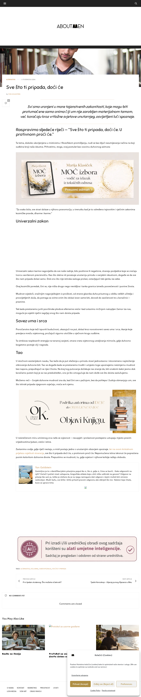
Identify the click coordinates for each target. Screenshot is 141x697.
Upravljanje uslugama (79, 675)
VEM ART (23, 691)
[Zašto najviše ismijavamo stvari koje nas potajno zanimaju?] (117, 637)
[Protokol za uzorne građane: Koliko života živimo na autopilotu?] (70, 637)
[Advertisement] (77, 247)
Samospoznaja (45, 568)
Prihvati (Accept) (80, 684)
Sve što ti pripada (59, 568)
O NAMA (10, 688)
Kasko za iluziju (11, 654)
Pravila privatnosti (108, 690)
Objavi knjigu (36, 691)
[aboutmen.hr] (70, 26)
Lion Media (11, 691)
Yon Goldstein (14, 94)
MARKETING (32, 688)
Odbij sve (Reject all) (103, 684)
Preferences (126, 684)
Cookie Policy (95, 690)
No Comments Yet (17, 595)
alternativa (25, 568)
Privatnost (45, 688)
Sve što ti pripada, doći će (34, 87)
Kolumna (34, 568)
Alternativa (10, 79)
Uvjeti (55, 688)
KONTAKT (20, 688)
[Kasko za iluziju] (23, 637)
